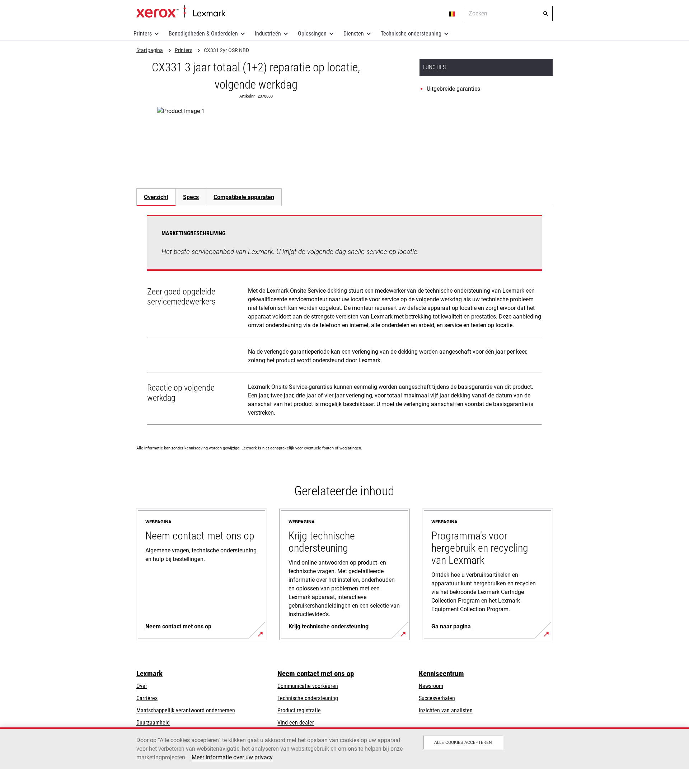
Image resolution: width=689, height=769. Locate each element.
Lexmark (149, 673)
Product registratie (299, 710)
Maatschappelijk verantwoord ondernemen (185, 710)
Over (141, 686)
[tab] (155, 197)
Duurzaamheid (153, 722)
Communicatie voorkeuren (307, 686)
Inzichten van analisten (446, 710)
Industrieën (268, 33)
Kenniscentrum (441, 673)
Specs (191, 197)
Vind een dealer (295, 722)
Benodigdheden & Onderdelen (203, 33)
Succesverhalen (437, 698)
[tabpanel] (344, 321)
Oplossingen (312, 33)
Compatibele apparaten (244, 197)
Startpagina (180, 12)
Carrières (147, 698)
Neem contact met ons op (315, 673)
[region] (344, 748)
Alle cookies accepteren (463, 742)
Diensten (353, 33)
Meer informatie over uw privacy (232, 757)
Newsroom (431, 686)
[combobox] (508, 13)
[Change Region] (452, 13)
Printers (142, 33)
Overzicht (156, 197)
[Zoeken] (545, 13)
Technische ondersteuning (411, 33)
